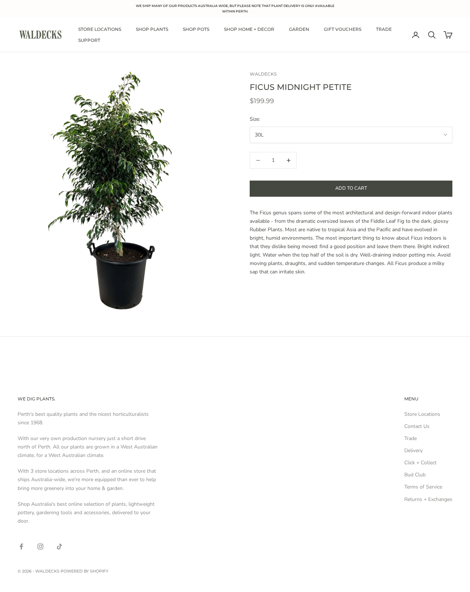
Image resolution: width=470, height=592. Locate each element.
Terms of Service (423, 486)
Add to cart (351, 188)
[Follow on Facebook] (21, 546)
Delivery (413, 450)
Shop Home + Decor (249, 29)
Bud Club (415, 474)
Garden (299, 29)
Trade (384, 29)
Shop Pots (196, 29)
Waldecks (263, 74)
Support (89, 40)
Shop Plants (152, 29)
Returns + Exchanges (428, 499)
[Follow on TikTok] (59, 546)
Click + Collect (420, 462)
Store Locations (99, 29)
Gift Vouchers (342, 29)
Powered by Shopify (84, 571)
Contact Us (417, 426)
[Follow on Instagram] (40, 546)
